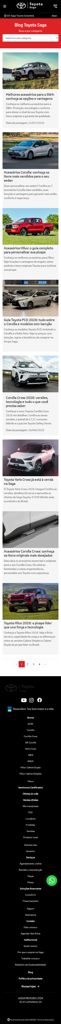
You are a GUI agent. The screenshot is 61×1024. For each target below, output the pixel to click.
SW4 (30, 755)
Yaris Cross (30, 748)
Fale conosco (30, 927)
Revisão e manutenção (30, 869)
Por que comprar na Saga (31, 952)
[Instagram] (30, 700)
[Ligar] (55, 6)
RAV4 (30, 761)
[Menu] (5, 6)
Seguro (30, 908)
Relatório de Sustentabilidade (30, 964)
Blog (30, 972)
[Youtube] (22, 700)
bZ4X (30, 723)
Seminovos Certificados (30, 787)
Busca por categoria (30, 31)
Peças (31, 876)
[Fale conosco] (51, 880)
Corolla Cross (30, 736)
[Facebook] (39, 700)
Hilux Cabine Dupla (30, 767)
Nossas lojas (29, 986)
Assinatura (30, 914)
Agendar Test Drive (30, 933)
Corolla (30, 730)
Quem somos (30, 946)
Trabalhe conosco (30, 958)
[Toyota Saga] (30, 6)
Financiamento (30, 901)
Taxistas (30, 831)
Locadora (30, 818)
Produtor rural (30, 837)
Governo (30, 851)
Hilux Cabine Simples (30, 773)
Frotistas (30, 824)
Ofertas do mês (30, 793)
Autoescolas (30, 844)
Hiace (31, 781)
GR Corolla (30, 742)
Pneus (30, 882)
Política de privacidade (30, 978)
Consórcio (30, 894)
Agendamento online (31, 863)
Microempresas (30, 806)
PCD (30, 812)
